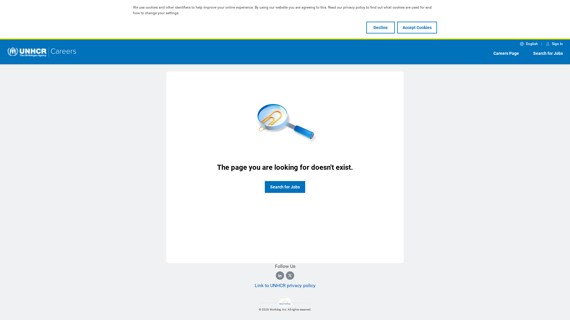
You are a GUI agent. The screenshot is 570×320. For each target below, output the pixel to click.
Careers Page (506, 53)
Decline (380, 27)
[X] (290, 275)
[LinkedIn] (280, 275)
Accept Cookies (417, 27)
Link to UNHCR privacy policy (285, 285)
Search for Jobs (548, 53)
